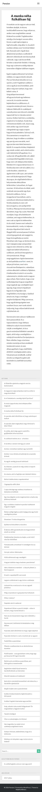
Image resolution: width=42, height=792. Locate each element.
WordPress (27, 787)
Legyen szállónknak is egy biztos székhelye (19, 580)
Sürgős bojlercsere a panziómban (15, 689)
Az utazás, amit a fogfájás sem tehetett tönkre (20, 474)
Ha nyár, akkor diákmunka (13, 552)
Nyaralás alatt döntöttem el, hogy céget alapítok (21, 631)
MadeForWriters (21, 789)
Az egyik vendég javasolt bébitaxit (16, 461)
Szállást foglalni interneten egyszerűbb (17, 701)
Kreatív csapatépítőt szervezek (15, 575)
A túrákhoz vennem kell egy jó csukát (17, 444)
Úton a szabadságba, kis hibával (15, 719)
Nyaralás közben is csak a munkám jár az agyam (21, 636)
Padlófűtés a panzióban (12, 641)
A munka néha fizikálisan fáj (13, 411)
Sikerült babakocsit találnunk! (14, 676)
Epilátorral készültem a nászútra (15, 524)
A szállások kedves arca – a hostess (16, 438)
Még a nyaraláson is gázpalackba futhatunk (19, 593)
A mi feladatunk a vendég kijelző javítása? (18, 398)
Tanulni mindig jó (10, 714)
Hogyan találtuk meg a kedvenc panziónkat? (19, 562)
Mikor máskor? (9, 598)
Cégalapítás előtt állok (12, 484)
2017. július (8, 778)
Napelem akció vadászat (12, 603)
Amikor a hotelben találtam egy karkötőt (18, 449)
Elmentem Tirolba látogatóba (14, 519)
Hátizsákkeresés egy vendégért (15, 557)
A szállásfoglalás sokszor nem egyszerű (18, 764)
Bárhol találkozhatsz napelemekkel (16, 479)
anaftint (22, 261)
